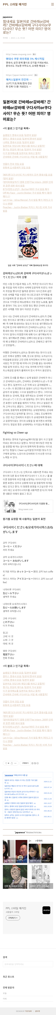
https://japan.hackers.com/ (19, 75)
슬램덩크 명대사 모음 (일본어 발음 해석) (18, 803)
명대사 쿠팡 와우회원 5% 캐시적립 (25, 58)
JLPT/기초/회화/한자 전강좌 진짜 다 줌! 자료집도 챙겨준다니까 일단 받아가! (19, 85)
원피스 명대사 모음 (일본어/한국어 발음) (18, 806)
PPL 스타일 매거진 (15, 4)
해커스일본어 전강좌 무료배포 (19, 79)
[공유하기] (12, 763)
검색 (50, 964)
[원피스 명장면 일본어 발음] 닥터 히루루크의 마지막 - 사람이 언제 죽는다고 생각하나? (22, 810)
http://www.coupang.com (18, 54)
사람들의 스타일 (12, 911)
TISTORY (28, 1011)
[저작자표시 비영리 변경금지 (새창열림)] (35, 763)
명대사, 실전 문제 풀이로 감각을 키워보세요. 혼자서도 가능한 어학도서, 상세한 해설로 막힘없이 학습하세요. (27, 64)
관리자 (37, 1011)
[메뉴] (52, 4)
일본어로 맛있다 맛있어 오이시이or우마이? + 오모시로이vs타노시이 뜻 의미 (21, 792)
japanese (9, 775)
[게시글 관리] (15, 763)
